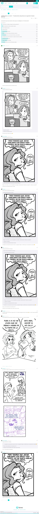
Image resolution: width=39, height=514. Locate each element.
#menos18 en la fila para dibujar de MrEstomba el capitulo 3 (20, 33)
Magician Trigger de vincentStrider (20, 40)
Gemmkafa (3, 88)
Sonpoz (3, 316)
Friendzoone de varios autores (20, 38)
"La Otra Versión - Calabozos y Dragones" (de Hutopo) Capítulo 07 (20, 24)
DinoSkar (4, 18)
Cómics (5, 3)
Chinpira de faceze (20, 29)
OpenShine (4, 512)
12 (12, 13)
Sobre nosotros (15, 509)
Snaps (13, 3)
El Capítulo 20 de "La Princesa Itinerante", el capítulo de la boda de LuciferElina (20, 36)
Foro (16, 3)
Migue (3, 247)
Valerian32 (3, 368)
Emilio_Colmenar (4, 136)
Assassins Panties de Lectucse (20, 31)
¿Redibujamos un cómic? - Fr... (15, 9)
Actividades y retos (9, 9)
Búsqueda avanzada (35, 7)
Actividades (4, 9)
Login (36, 3)
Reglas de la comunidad (22, 509)
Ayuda (18, 509)
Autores (9, 3)
